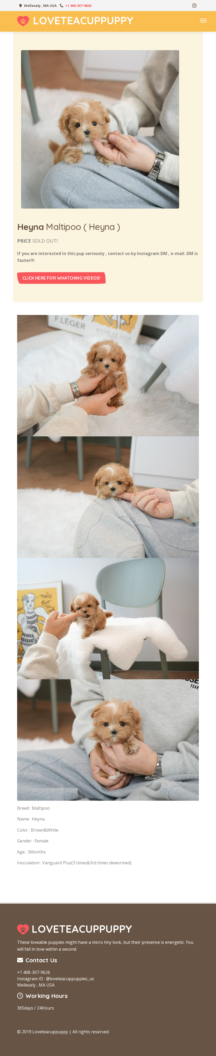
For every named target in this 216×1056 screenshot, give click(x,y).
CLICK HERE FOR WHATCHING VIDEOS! (61, 278)
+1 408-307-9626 (78, 5)
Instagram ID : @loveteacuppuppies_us (55, 979)
